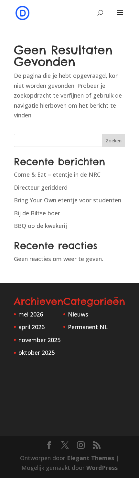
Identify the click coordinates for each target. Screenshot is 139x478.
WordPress (102, 468)
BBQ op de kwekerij (40, 226)
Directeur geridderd (41, 187)
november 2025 (39, 340)
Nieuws (78, 314)
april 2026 (31, 327)
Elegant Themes (90, 458)
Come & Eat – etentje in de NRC (57, 174)
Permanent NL (88, 327)
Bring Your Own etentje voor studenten (67, 200)
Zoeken (114, 140)
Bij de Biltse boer (37, 213)
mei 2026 (30, 314)
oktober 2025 (36, 352)
